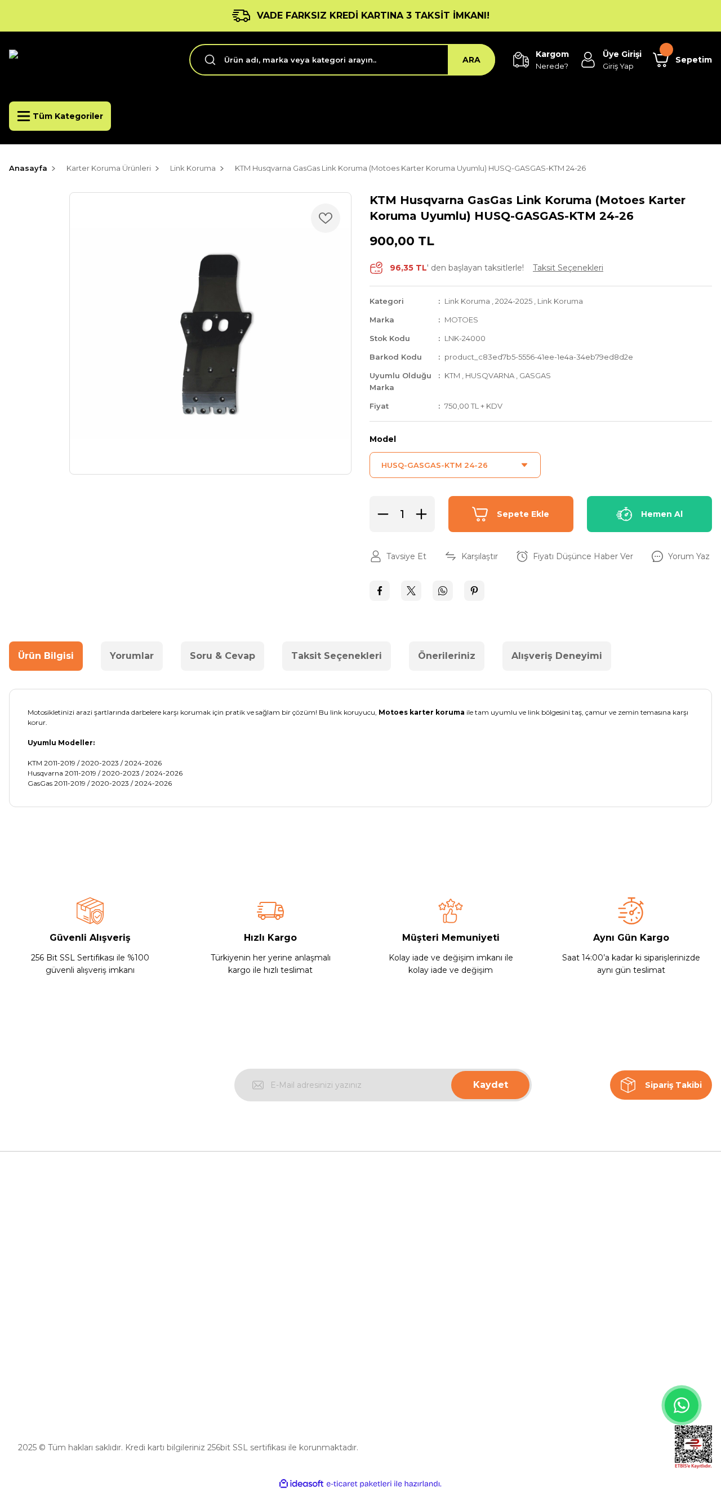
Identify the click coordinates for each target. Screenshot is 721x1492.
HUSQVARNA (490, 375)
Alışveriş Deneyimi (556, 655)
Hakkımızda (212, 1248)
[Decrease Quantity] (380, 514)
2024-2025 (513, 301)
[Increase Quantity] (425, 514)
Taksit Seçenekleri (336, 655)
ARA (471, 60)
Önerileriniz (446, 655)
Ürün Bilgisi (46, 655)
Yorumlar (132, 655)
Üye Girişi (568, 1274)
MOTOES (461, 319)
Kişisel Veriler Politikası (413, 1326)
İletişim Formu (217, 1326)
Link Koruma (467, 301)
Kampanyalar (575, 1326)
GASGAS (535, 375)
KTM (453, 375)
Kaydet (490, 1084)
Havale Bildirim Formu (233, 1352)
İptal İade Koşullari (405, 1300)
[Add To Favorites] (325, 218)
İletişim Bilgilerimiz (225, 1300)
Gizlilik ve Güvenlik (405, 1274)
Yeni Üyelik (571, 1248)
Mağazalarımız (217, 1274)
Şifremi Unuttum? (585, 1300)
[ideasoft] (301, 1483)
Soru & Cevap (222, 655)
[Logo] (90, 60)
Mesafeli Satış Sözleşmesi (420, 1248)
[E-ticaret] (359, 1484)
